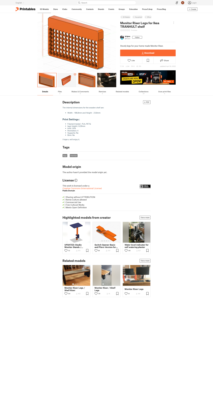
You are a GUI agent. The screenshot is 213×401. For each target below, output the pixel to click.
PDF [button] (148, 102)
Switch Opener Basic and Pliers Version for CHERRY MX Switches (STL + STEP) (105, 246)
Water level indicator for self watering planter (137, 246)
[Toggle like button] (65, 250)
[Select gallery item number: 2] (104, 240)
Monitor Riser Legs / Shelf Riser (74, 289)
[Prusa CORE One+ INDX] (148, 77)
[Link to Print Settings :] (81, 119)
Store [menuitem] (55, 9)
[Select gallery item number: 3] (106, 240)
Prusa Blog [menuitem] (161, 9)
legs (65, 155)
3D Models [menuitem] (44, 9)
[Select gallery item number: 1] (102, 240)
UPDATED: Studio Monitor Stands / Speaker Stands (73, 246)
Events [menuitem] (111, 9)
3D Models (126, 17)
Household (138, 17)
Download (149, 53)
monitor (73, 155)
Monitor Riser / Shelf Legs (105, 289)
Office (149, 17)
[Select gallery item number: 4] (108, 240)
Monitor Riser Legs (134, 289)
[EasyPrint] (177, 3)
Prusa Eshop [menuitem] (147, 9)
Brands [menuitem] (101, 9)
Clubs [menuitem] (64, 9)
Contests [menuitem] (90, 9)
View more (145, 217)
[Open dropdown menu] (174, 22)
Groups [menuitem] (122, 9)
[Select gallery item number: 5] (110, 240)
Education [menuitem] (133, 9)
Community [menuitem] (77, 9)
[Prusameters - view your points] (182, 2)
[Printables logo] (25, 9)
